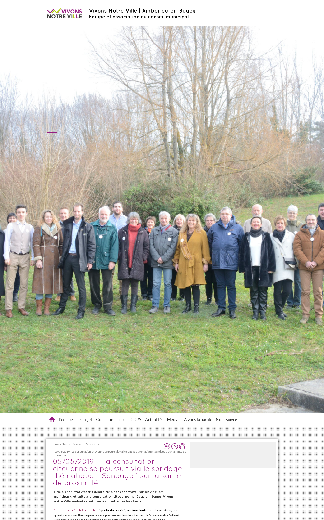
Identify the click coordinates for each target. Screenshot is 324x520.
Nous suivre (226, 419)
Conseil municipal (111, 419)
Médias (173, 419)
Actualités (154, 419)
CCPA (135, 419)
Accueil (52, 419)
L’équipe (66, 419)
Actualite (91, 444)
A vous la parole (198, 419)
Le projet (84, 419)
